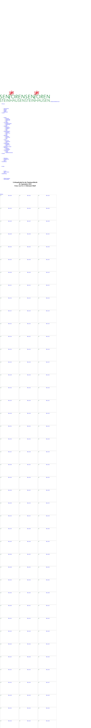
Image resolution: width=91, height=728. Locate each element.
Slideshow (1, 194)
